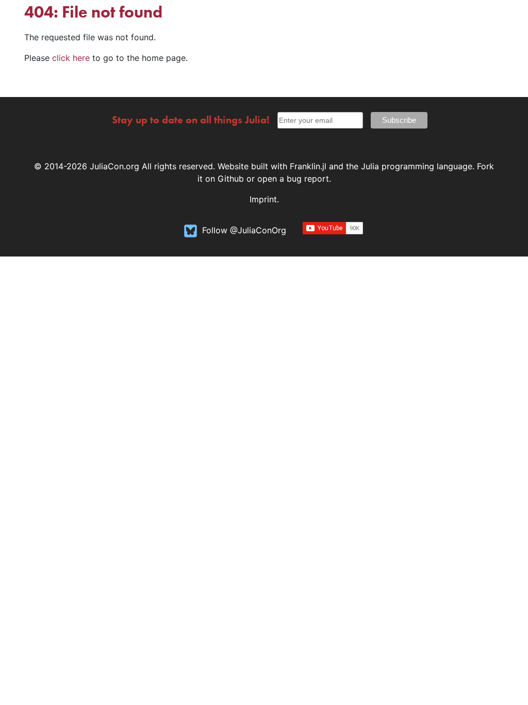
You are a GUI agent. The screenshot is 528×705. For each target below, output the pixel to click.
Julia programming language (416, 166)
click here (71, 58)
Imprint (263, 199)
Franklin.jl (308, 166)
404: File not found (93, 12)
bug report (308, 178)
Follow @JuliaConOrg (244, 230)
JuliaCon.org (114, 166)
